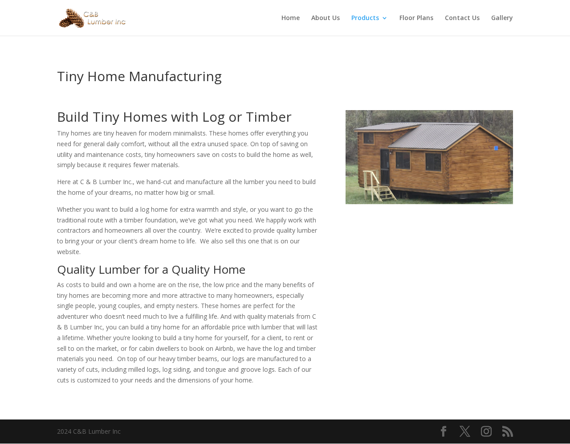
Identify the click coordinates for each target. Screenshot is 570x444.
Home (290, 18)
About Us (325, 18)
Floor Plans (416, 18)
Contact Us (462, 18)
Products (365, 18)
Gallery (502, 18)
